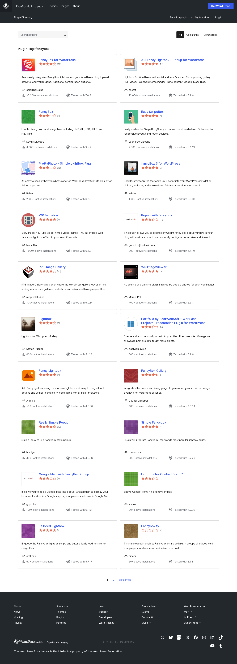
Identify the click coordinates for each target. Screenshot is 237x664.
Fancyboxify (150, 526)
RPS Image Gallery (52, 267)
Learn (102, 606)
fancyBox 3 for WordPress (160, 163)
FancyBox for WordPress (57, 60)
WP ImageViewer (154, 267)
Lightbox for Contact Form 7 (162, 474)
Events (145, 611)
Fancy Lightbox (50, 370)
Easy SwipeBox (152, 111)
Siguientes (125, 579)
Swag (146, 622)
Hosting (18, 617)
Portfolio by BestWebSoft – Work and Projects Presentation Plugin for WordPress (173, 321)
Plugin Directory (23, 17)
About (17, 606)
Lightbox (45, 319)
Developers (105, 617)
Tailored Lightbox (52, 526)
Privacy (18, 622)
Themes (61, 611)
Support (103, 611)
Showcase (62, 606)
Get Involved (149, 606)
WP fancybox (48, 215)
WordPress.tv (108, 622)
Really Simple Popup (54, 422)
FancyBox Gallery (154, 370)
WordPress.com (194, 606)
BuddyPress (192, 622)
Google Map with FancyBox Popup (64, 474)
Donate (147, 617)
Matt (188, 611)
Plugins (60, 617)
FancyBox (46, 111)
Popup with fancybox (156, 215)
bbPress (190, 617)
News (17, 611)
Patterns (61, 622)
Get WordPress (220, 6)
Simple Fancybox (153, 422)
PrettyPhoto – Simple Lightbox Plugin (66, 163)
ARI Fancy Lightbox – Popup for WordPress (173, 60)
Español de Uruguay (58, 642)
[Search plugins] (64, 34)
